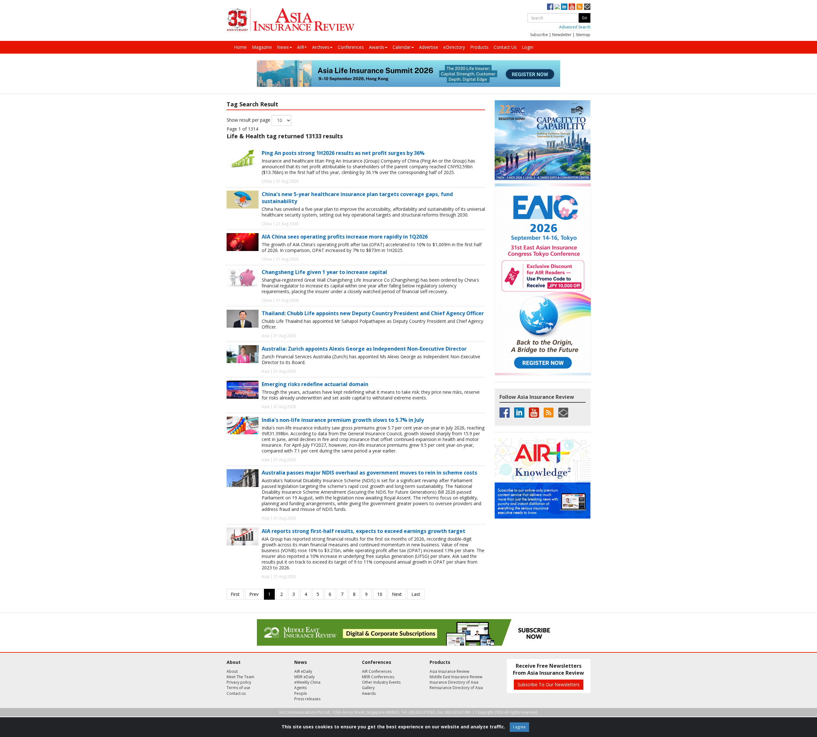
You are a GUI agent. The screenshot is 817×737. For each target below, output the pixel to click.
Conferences (351, 47)
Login (527, 47)
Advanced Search (574, 27)
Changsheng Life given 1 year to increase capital (324, 272)
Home (240, 47)
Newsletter (562, 34)
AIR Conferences (377, 671)
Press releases (307, 699)
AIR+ (302, 47)
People (300, 693)
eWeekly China (307, 682)
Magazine (262, 47)
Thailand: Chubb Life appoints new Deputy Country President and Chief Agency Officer (373, 313)
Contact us (236, 693)
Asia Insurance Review (449, 671)
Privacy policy (239, 682)
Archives (320, 47)
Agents (300, 687)
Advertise (428, 47)
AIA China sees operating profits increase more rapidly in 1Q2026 (345, 236)
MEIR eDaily (304, 677)
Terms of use (238, 687)
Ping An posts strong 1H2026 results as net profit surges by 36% (343, 152)
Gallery (368, 687)
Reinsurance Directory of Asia (456, 687)
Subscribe (539, 34)
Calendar (402, 47)
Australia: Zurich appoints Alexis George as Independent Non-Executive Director (364, 348)
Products (479, 47)
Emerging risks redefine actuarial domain (315, 384)
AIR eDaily (303, 671)
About (232, 671)
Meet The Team (240, 677)
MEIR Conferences (378, 677)
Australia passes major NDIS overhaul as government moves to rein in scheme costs (369, 472)
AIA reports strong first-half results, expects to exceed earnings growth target (363, 531)
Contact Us (505, 47)
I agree (519, 727)
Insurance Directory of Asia (454, 682)
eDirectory (454, 47)
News (283, 47)
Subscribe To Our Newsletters (549, 684)
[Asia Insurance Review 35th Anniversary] (290, 19)
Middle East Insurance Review (456, 677)
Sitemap (583, 34)
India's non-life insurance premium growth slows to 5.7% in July (343, 419)
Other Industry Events (381, 682)
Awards (376, 47)
